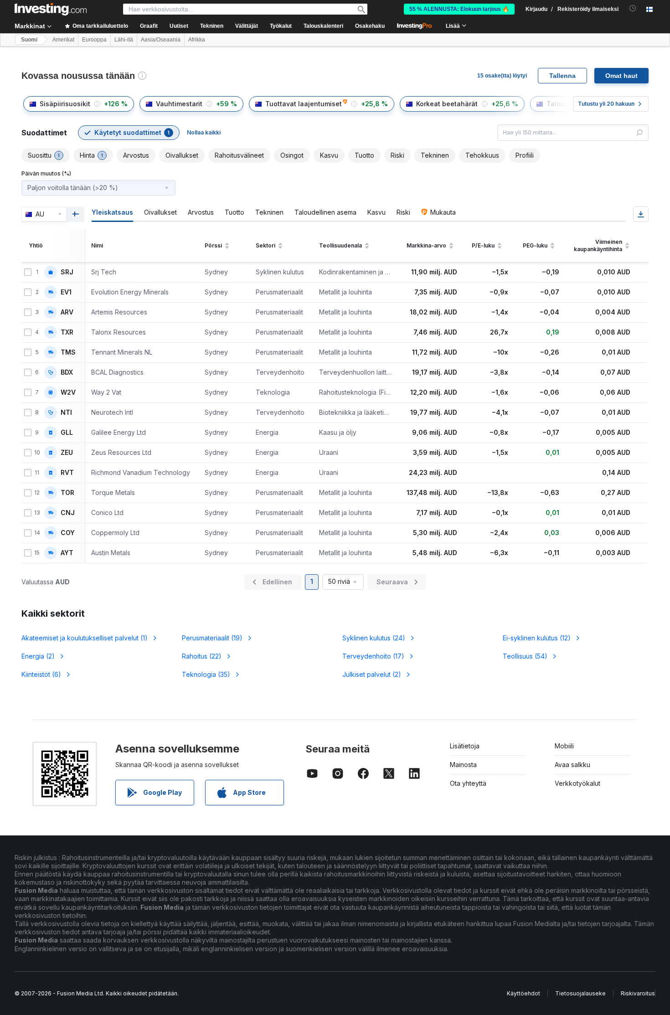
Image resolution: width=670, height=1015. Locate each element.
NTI (66, 412)
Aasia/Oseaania (160, 39)
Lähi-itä (123, 39)
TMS (68, 352)
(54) (525, 656)
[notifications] (633, 8)
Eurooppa (94, 39)
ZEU (67, 452)
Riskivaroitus (638, 993)
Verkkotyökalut (577, 783)
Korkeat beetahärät (447, 104)
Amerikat (63, 39)
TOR (67, 492)
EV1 (66, 292)
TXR (67, 332)
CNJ (68, 513)
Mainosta (463, 764)
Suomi (29, 39)
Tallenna (562, 75)
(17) (373, 656)
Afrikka (196, 39)
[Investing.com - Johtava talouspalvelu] (51, 9)
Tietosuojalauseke (580, 993)
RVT (67, 472)
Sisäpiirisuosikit (65, 104)
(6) (41, 674)
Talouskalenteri (323, 26)
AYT (67, 553)
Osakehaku (370, 26)
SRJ (67, 272)
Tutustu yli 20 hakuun (606, 103)
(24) (373, 638)
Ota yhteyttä (468, 783)
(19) (212, 638)
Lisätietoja (464, 746)
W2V (68, 392)
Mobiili (564, 746)
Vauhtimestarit (179, 104)
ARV (67, 312)
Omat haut (621, 75)
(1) (84, 638)
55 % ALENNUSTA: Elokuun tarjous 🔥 (459, 9)
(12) (537, 638)
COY (68, 533)
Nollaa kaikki (204, 132)
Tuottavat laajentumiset (303, 104)
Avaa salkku (572, 764)
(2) (38, 656)
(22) (202, 656)
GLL (67, 432)
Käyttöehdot (523, 993)
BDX (67, 372)
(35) (206, 674)
